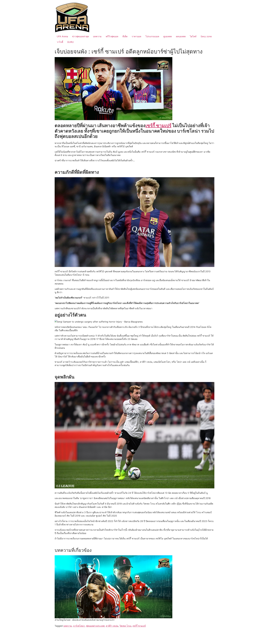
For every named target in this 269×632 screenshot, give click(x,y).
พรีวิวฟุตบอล (112, 36)
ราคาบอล (136, 36)
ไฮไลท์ (193, 36)
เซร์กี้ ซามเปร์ (139, 625)
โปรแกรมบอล (152, 36)
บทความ (97, 36)
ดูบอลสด (167, 36)
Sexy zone (206, 36)
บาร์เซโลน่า (79, 625)
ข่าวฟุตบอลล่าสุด (80, 36)
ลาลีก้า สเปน (112, 625)
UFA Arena (62, 36)
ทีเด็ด (124, 36)
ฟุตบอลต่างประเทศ (95, 625)
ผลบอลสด (181, 36)
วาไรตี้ (60, 42)
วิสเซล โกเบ (125, 625)
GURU (70, 42)
